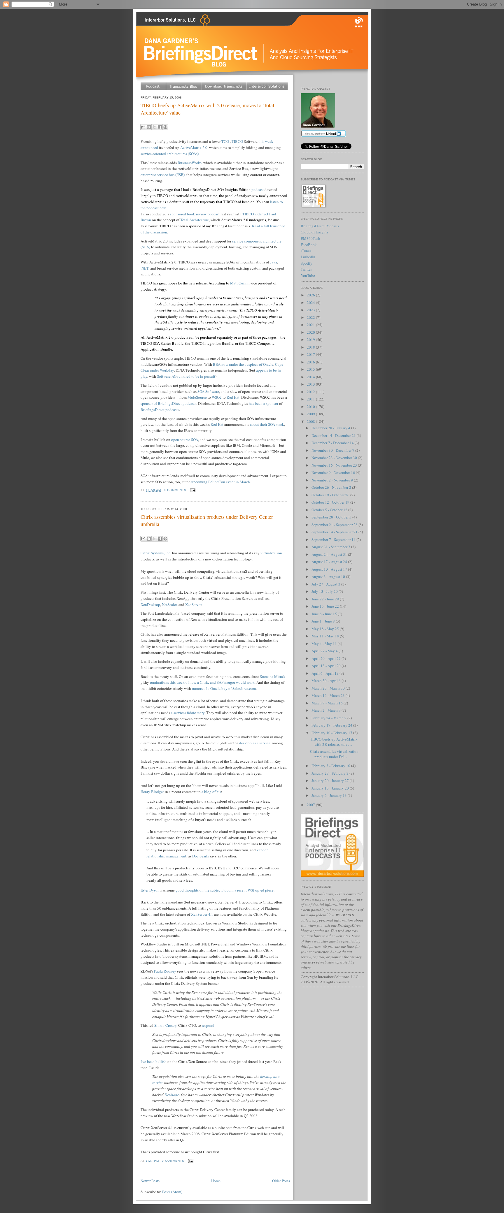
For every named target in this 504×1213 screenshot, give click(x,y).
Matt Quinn (239, 283)
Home (215, 1180)
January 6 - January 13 (330, 795)
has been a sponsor (263, 403)
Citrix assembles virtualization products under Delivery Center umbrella (207, 520)
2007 (311, 804)
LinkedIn (308, 256)
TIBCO (237, 141)
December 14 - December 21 (334, 435)
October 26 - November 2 (332, 487)
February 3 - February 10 (331, 765)
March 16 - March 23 (329, 695)
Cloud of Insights (314, 232)
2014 (311, 376)
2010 (311, 406)
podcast (257, 189)
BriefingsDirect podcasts (160, 409)
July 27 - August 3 (326, 584)
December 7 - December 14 (333, 442)
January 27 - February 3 (330, 773)
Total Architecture (194, 219)
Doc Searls (200, 856)
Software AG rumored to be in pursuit (186, 376)
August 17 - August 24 (330, 561)
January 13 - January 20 (331, 788)
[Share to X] (154, 127)
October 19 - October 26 (331, 494)
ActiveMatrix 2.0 (193, 147)
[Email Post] (192, 490)
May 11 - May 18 (326, 636)
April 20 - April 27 (327, 658)
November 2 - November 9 (333, 480)
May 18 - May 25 (326, 628)
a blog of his (211, 791)
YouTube (308, 275)
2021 (311, 324)
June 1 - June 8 (324, 621)
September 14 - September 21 (335, 532)
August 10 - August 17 (330, 569)
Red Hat (233, 397)
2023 (311, 309)
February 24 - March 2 (329, 717)
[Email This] (143, 127)
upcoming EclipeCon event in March (220, 481)
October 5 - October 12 (330, 509)
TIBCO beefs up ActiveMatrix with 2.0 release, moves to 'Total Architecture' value (207, 109)
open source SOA (184, 439)
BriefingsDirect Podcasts (320, 225)
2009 (311, 413)
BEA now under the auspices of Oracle (243, 364)
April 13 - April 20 (327, 665)
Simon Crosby (165, 1025)
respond (208, 1025)
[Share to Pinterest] (165, 127)
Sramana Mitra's (272, 676)
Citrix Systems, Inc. (156, 552)
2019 (311, 339)
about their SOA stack (267, 424)
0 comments (175, 490)
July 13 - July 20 (325, 591)
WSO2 (217, 397)
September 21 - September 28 (335, 524)
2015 (311, 369)
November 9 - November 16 (334, 472)
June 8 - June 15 (325, 613)
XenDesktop (150, 604)
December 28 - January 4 (331, 427)
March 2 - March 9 (327, 710)
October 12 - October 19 (331, 502)
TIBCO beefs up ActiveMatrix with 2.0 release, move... (334, 741)
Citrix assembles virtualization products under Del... (334, 754)
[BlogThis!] (149, 127)
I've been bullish (154, 1061)
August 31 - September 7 (331, 546)
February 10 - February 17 (332, 732)
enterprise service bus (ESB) (163, 174)
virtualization (271, 552)
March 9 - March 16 (328, 703)
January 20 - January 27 (331, 780)
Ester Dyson (150, 890)
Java (273, 262)
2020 (311, 332)
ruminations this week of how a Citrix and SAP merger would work (202, 682)
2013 (311, 384)
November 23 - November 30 (335, 457)
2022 (311, 317)
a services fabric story (187, 712)
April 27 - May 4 (325, 650)
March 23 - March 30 (329, 688)
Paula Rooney (165, 971)
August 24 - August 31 (330, 554)
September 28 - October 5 (332, 517)
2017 (311, 354)
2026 (311, 295)
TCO (225, 141)
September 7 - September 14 (334, 539)
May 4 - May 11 (325, 643)
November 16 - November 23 (335, 465)
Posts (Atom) (172, 1191)
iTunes (306, 250)
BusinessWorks (190, 162)
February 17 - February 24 (332, 725)
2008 (311, 421)
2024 (311, 302)
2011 (311, 399)
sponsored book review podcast (195, 214)
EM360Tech (310, 238)
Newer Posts (150, 1180)
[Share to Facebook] (160, 127)
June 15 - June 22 (326, 606)
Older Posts (281, 1180)
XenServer (193, 604)
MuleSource (197, 397)
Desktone (171, 1094)
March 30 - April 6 (327, 680)
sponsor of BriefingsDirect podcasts (168, 403)
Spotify (306, 263)
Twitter (306, 269)
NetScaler (169, 604)
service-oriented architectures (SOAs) (170, 153)
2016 (311, 362)
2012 (311, 391)
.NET (144, 268)
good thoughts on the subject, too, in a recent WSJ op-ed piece (225, 890)
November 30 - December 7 (333, 450)
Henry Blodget (152, 791)
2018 (311, 347)
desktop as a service (254, 743)
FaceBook (309, 244)
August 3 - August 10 (329, 576)
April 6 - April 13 (326, 673)
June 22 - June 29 (326, 599)
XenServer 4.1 (202, 914)
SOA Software (208, 391)
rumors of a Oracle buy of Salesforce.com (224, 688)
